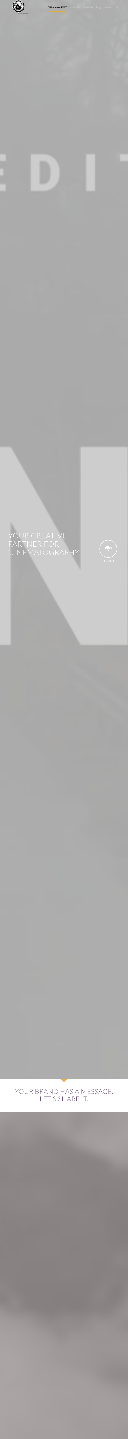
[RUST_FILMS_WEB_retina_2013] (18, 7)
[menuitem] (58, 7)
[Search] (117, 7)
